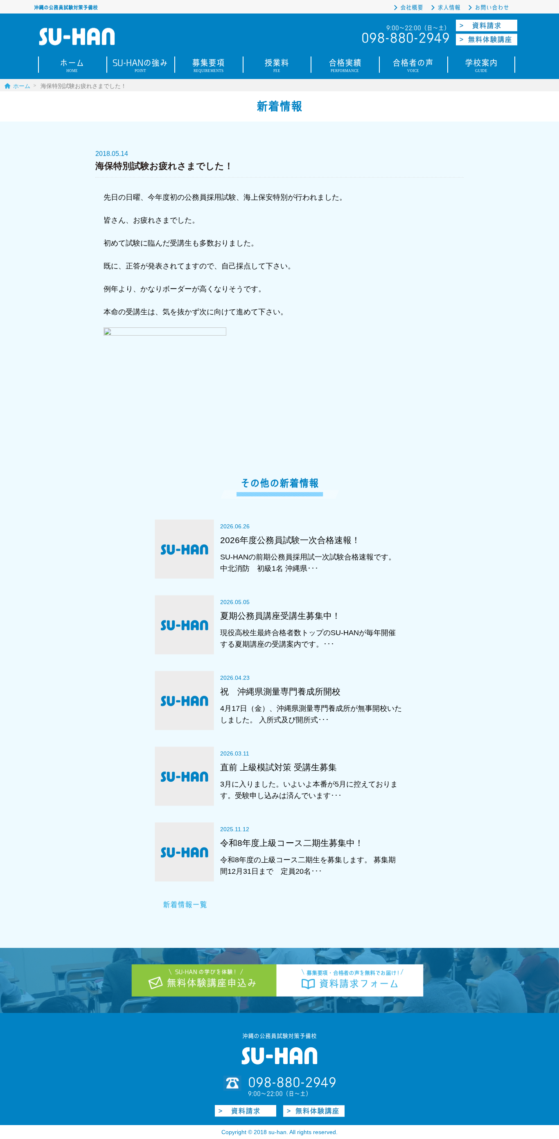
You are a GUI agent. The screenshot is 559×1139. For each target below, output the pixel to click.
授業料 (276, 66)
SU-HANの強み (140, 66)
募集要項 (208, 66)
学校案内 (481, 66)
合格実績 (345, 66)
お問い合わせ (492, 8)
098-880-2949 (292, 1082)
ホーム (72, 66)
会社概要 (411, 8)
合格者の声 (412, 66)
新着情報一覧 (185, 905)
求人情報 (448, 8)
